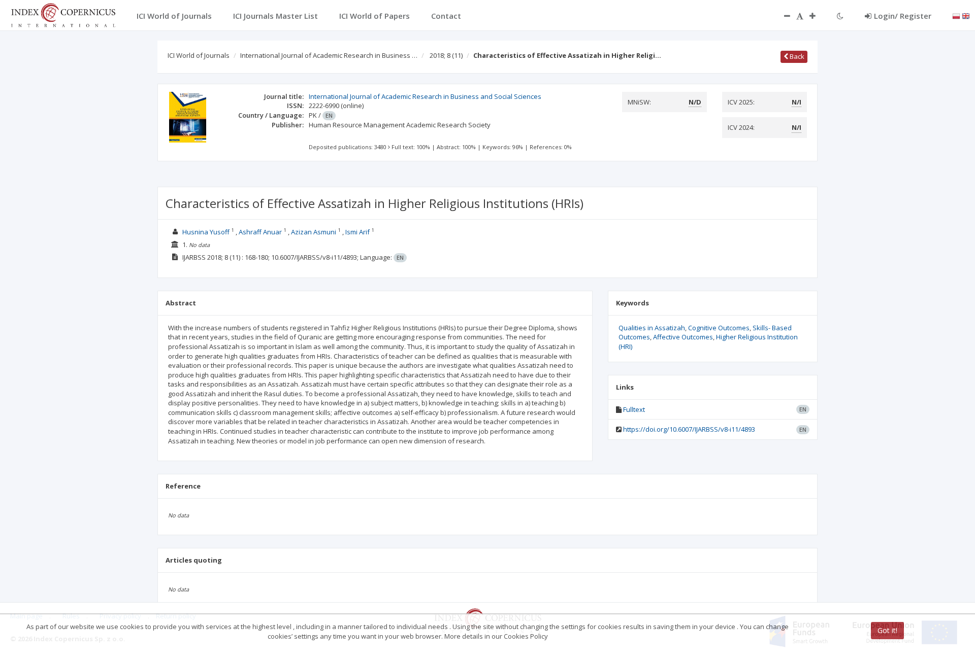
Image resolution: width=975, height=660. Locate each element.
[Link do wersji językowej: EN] (966, 15)
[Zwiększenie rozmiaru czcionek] (817, 16)
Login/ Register (902, 16)
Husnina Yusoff (206, 231)
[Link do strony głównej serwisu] (63, 14)
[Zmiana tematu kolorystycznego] (840, 16)
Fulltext (634, 409)
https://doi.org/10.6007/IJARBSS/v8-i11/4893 (689, 429)
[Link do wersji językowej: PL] (956, 15)
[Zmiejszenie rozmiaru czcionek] (782, 16)
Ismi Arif (357, 231)
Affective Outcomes (683, 336)
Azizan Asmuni (313, 231)
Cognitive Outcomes (719, 327)
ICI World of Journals (199, 55)
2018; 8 (446, 55)
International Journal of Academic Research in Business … (328, 55)
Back (796, 56)
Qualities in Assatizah (652, 327)
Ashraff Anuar (260, 231)
